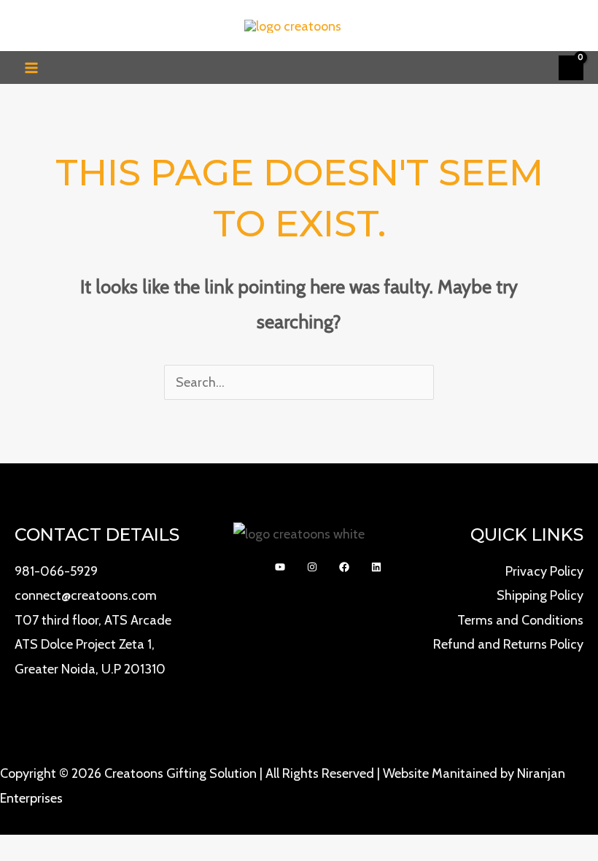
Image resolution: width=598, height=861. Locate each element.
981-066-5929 (56, 571)
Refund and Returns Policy (508, 644)
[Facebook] (344, 567)
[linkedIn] (376, 567)
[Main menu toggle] (31, 67)
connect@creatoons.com (86, 595)
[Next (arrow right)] (572, 417)
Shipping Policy (540, 595)
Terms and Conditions (520, 620)
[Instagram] (312, 567)
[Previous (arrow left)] (25, 417)
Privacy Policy (544, 571)
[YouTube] (280, 567)
